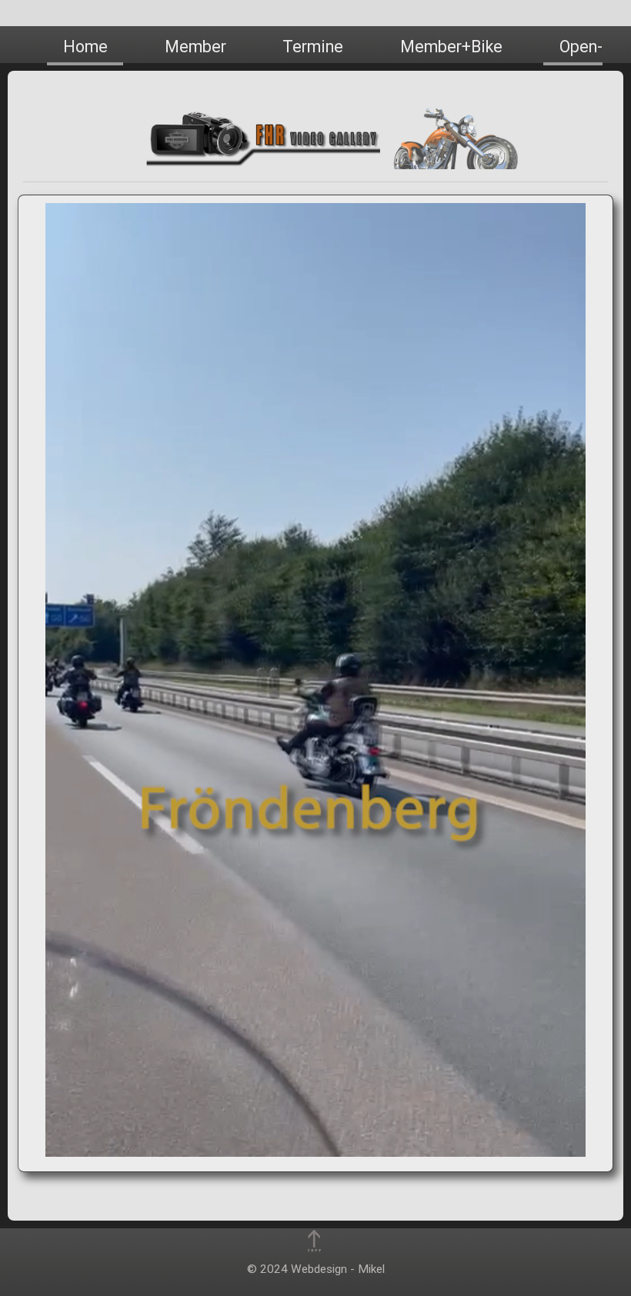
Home (85, 46)
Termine (312, 46)
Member (195, 46)
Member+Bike (451, 46)
